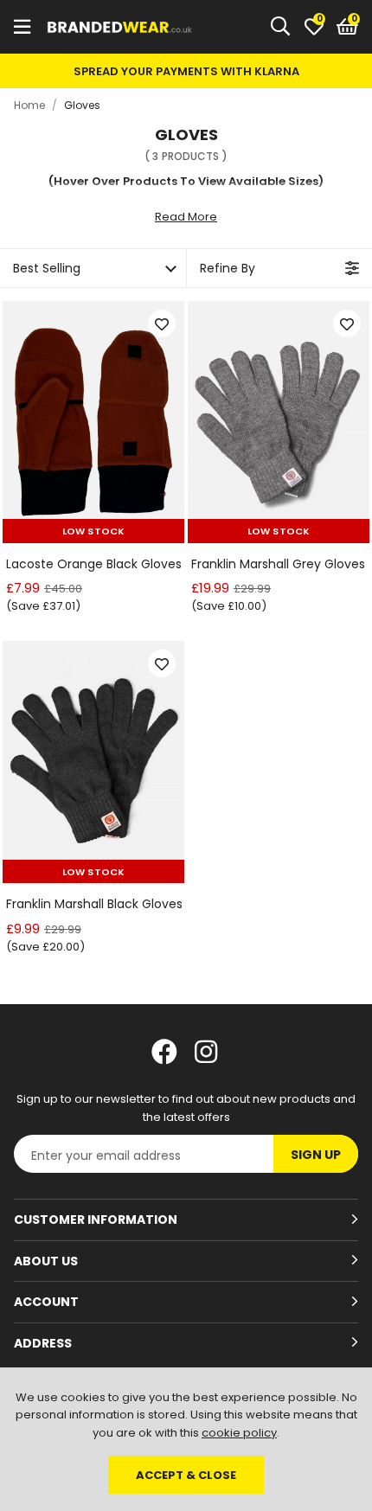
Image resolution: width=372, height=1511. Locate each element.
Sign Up (316, 1154)
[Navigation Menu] (22, 26)
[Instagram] (208, 1052)
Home (29, 105)
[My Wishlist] (314, 26)
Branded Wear (120, 27)
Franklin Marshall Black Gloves (94, 904)
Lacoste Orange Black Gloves (94, 564)
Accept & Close (186, 1475)
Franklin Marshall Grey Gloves (278, 564)
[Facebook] (164, 1052)
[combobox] (281, 27)
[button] (347, 26)
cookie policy (239, 1433)
